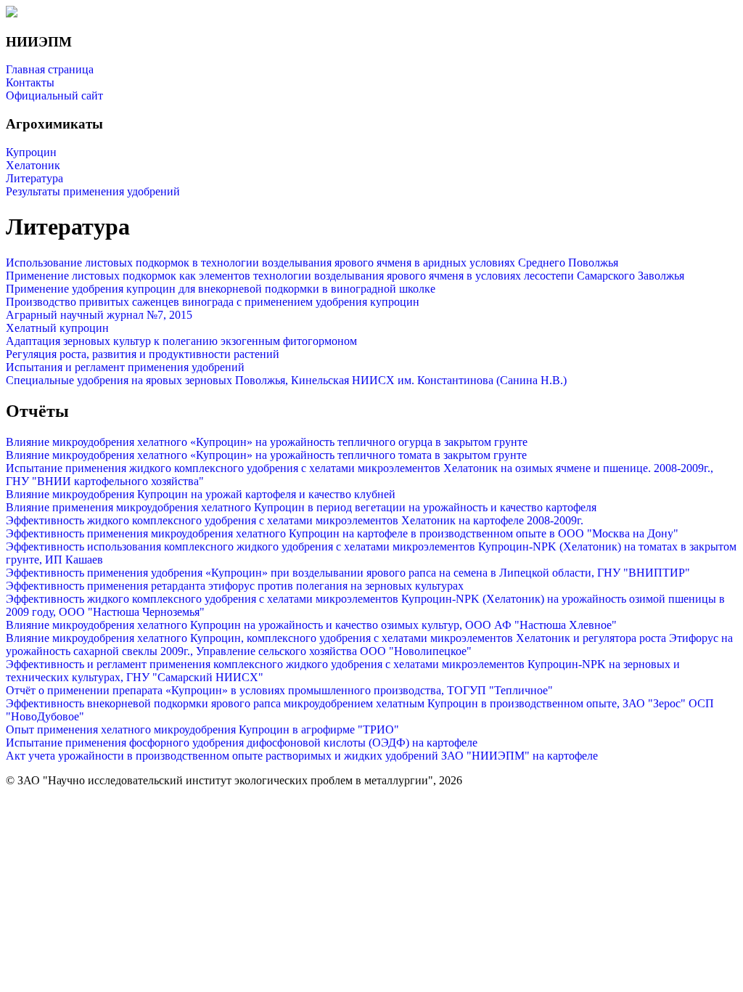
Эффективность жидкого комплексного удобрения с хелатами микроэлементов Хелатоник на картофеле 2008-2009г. (294, 520)
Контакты (30, 82)
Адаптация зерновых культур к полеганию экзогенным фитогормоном (181, 341)
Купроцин (31, 152)
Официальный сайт (54, 95)
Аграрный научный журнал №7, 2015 (99, 315)
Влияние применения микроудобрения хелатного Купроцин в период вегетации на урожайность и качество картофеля (301, 507)
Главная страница (50, 69)
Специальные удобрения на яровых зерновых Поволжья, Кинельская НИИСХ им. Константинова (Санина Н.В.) (286, 380)
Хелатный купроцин (57, 328)
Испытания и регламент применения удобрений (125, 367)
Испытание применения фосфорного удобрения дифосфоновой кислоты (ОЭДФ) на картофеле (241, 742)
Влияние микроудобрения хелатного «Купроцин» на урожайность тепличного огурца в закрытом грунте (267, 442)
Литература (34, 178)
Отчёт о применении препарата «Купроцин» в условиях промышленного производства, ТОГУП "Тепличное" (279, 690)
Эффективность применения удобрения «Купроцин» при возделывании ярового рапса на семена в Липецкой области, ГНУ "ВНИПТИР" (348, 572)
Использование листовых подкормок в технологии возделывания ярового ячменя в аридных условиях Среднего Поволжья (312, 262)
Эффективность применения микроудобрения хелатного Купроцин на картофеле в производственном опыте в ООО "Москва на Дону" (342, 533)
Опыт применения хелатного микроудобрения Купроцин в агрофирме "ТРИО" (202, 729)
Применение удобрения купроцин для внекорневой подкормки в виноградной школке (220, 288)
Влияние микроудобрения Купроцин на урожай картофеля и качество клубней (200, 494)
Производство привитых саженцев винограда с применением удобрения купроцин (212, 302)
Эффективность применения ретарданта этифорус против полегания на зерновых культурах (235, 586)
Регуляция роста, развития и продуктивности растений (142, 354)
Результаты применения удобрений (93, 191)
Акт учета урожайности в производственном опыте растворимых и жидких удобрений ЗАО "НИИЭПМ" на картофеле (302, 755)
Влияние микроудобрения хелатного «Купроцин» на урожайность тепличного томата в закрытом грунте (266, 455)
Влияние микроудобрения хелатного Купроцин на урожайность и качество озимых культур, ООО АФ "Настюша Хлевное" (311, 625)
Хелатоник (33, 165)
